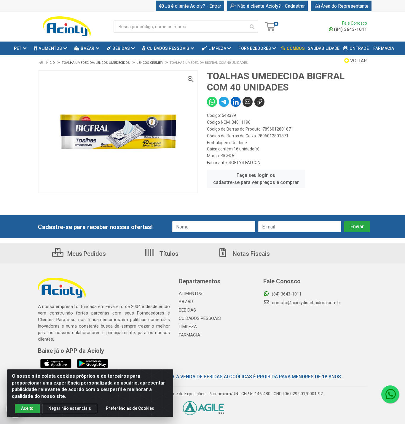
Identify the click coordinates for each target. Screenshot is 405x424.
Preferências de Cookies (130, 408)
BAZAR (186, 301)
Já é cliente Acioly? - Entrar (193, 6)
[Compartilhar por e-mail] (248, 102)
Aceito (27, 408)
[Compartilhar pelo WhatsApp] (212, 102)
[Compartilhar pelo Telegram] (224, 102)
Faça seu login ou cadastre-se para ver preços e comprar (256, 178)
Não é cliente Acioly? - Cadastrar (271, 6)
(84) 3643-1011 (350, 29)
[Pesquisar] (252, 26)
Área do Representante (345, 6)
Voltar (358, 60)
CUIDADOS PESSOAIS (200, 318)
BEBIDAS (187, 310)
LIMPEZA (188, 326)
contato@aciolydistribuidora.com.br (306, 302)
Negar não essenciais (69, 408)
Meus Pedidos (86, 253)
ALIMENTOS (191, 293)
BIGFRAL (229, 155)
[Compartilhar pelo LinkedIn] (236, 102)
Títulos (168, 253)
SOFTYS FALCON (244, 162)
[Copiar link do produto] (259, 102)
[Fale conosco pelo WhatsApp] (390, 394)
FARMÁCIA (189, 335)
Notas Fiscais (250, 253)
